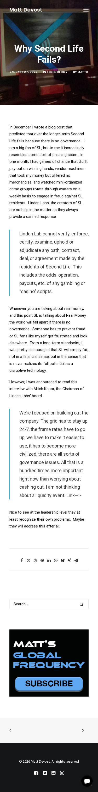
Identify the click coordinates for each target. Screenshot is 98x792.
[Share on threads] (35, 560)
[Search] (49, 604)
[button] (86, 9)
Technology (57, 72)
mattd (83, 72)
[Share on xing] (69, 560)
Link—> (73, 495)
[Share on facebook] (22, 560)
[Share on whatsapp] (56, 560)
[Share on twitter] (29, 560)
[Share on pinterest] (42, 560)
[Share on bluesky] (63, 560)
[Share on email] (76, 560)
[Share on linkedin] (49, 560)
